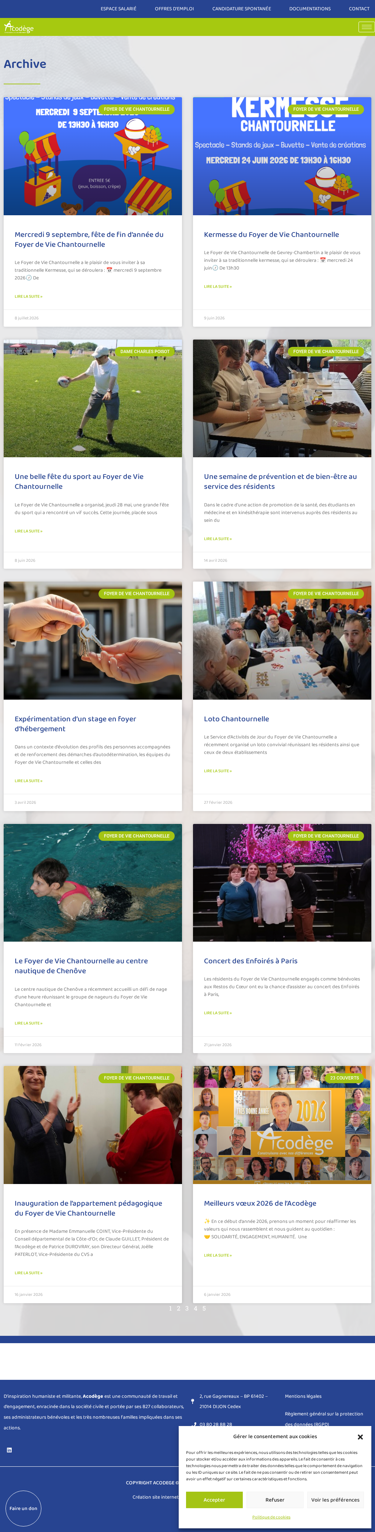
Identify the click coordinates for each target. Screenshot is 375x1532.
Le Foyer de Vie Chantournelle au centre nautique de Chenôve (81, 966)
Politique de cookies (271, 1517)
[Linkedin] (9, 1449)
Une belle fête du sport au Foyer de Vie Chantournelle (79, 481)
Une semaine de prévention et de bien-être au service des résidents (280, 481)
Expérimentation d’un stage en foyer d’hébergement (75, 724)
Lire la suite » (28, 296)
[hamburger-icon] (367, 27)
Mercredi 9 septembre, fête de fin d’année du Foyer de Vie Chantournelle (89, 239)
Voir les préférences (335, 1500)
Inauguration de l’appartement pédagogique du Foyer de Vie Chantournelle (88, 1208)
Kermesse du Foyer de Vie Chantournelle (271, 234)
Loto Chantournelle (236, 719)
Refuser (275, 1500)
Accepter (214, 1500)
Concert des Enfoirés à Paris (251, 961)
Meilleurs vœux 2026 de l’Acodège (260, 1203)
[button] (360, 1437)
